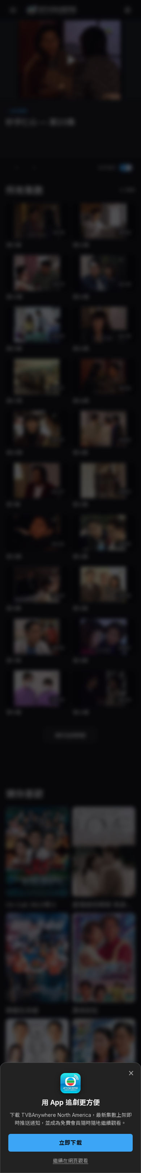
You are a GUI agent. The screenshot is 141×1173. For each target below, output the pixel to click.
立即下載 (70, 1142)
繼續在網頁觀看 (70, 1161)
